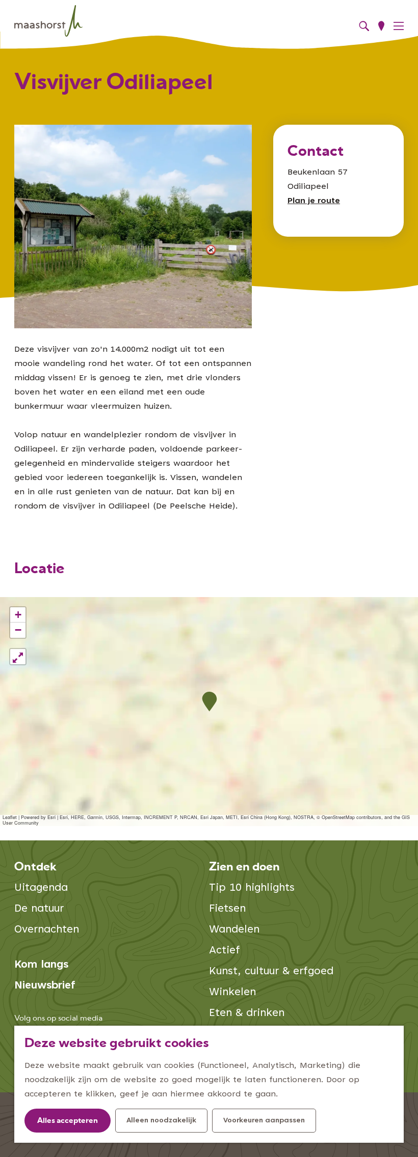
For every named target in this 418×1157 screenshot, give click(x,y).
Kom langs (41, 965)
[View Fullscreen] (17, 656)
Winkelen (232, 992)
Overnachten (46, 930)
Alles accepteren (67, 1121)
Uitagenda (41, 888)
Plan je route (314, 201)
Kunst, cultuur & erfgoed (271, 972)
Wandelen (234, 930)
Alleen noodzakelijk (161, 1120)
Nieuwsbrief (44, 986)
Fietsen (227, 909)
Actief (224, 951)
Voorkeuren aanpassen (264, 1120)
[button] (209, 701)
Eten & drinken (246, 1013)
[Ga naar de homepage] (48, 21)
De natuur (39, 909)
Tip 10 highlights (252, 888)
